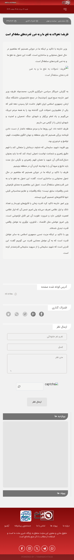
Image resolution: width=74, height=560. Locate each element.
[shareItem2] (33, 314)
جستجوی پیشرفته (22, 526)
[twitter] (37, 548)
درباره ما (66, 526)
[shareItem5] (8, 314)
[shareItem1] (41, 314)
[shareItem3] (25, 314)
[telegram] (44, 548)
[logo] (44, 516)
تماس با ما (40, 526)
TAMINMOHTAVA (44, 557)
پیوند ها (53, 526)
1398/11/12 (10, 21)
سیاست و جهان (51, 21)
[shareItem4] (16, 314)
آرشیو (6, 526)
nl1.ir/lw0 (9, 294)
